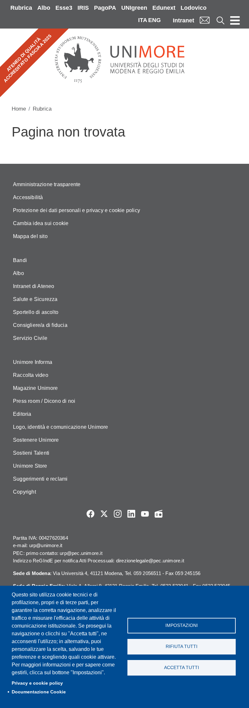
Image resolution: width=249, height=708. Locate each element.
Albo (43, 8)
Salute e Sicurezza (35, 299)
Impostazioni (181, 625)
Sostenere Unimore (36, 440)
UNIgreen (134, 8)
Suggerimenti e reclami (40, 479)
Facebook (90, 514)
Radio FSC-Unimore (158, 514)
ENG (154, 20)
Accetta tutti (181, 667)
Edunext (163, 8)
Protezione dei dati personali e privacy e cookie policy (76, 210)
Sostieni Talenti (31, 453)
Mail (204, 20)
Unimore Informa (32, 362)
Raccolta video (30, 375)
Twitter (104, 514)
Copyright (24, 492)
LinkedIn (131, 514)
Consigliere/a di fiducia (40, 325)
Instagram (117, 514)
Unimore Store (30, 466)
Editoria (22, 414)
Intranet (183, 20)
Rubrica (21, 8)
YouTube (145, 514)
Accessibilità (28, 197)
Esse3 (63, 8)
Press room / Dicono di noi (44, 401)
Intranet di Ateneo (33, 286)
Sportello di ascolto (35, 312)
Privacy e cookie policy (37, 683)
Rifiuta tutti (181, 646)
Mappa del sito (30, 236)
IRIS (83, 8)
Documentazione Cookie (39, 692)
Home (19, 109)
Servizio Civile (30, 338)
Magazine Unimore (35, 388)
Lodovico (194, 8)
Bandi (20, 260)
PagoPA (105, 8)
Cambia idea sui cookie (40, 223)
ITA (142, 20)
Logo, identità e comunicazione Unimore (60, 427)
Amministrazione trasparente (46, 184)
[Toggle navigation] (235, 20)
